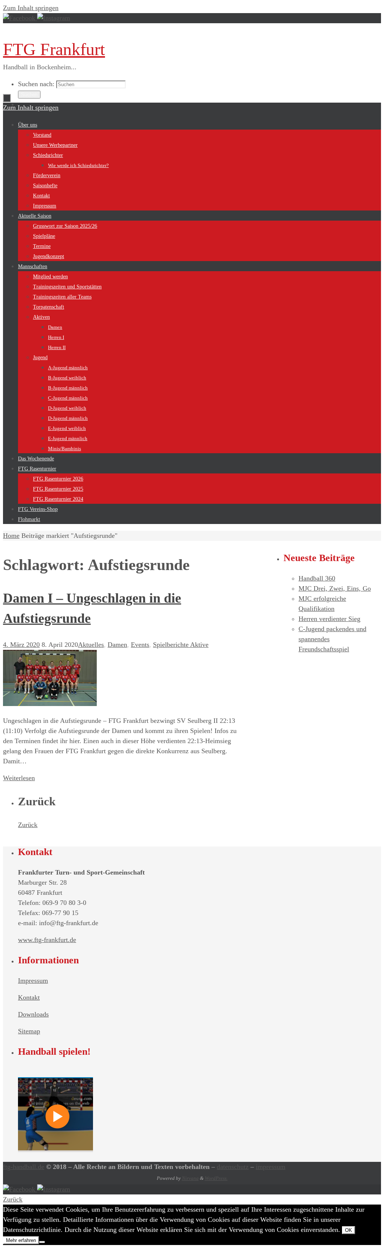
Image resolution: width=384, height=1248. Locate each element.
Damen (117, 644)
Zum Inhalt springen (30, 8)
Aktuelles (91, 644)
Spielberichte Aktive (180, 644)
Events (140, 644)
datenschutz (233, 1166)
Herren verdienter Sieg (329, 619)
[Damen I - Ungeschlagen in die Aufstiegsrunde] (50, 704)
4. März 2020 (21, 644)
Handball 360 (316, 578)
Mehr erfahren (21, 1240)
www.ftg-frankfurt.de (47, 939)
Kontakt (29, 997)
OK (348, 1230)
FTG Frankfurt (54, 49)
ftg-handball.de (23, 1166)
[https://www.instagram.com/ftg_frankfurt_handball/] (53, 18)
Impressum (33, 980)
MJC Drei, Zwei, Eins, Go (334, 588)
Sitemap (29, 1031)
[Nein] (42, 1242)
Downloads (33, 1014)
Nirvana (190, 1178)
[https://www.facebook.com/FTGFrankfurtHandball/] (20, 18)
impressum (270, 1166)
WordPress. (216, 1178)
